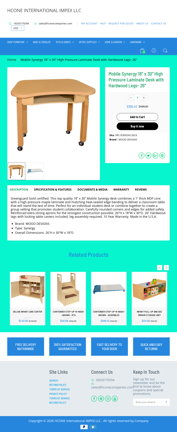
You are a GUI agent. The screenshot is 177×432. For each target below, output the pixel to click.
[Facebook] (94, 399)
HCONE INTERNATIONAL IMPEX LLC (44, 10)
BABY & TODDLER (41, 42)
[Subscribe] (166, 402)
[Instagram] (108, 399)
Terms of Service (59, 389)
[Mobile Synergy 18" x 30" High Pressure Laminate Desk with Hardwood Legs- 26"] (53, 113)
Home (11, 60)
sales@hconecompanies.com (55, 23)
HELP (103, 23)
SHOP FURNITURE (16, 42)
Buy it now (137, 126)
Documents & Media (92, 189)
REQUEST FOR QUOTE (121, 23)
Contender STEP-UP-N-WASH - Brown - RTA (68, 313)
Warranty (121, 189)
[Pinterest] (101, 399)
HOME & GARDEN (113, 42)
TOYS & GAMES (63, 42)
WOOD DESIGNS (128, 139)
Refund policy (57, 402)
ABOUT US (142, 23)
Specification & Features (53, 189)
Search (53, 380)
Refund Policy (57, 384)
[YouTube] (115, 399)
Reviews (141, 189)
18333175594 (21, 23)
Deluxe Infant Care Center (27, 311)
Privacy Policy (58, 393)
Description (19, 189)
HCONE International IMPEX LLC (78, 421)
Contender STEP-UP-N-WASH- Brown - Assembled (109, 313)
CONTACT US (158, 23)
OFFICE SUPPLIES (88, 42)
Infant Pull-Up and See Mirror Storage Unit (149, 313)
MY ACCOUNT (89, 23)
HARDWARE (136, 42)
